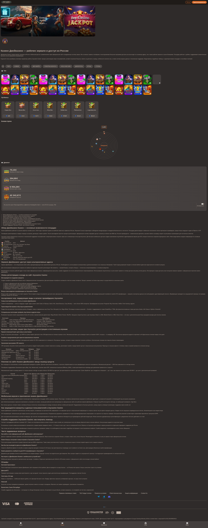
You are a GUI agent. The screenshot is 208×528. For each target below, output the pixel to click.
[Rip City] (34, 79)
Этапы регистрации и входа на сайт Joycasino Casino (17, 217)
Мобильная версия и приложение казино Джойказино (17, 222)
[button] (52, 66)
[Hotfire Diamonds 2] (157, 79)
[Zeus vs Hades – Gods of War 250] (34, 90)
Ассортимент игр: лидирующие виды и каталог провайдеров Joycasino (21, 218)
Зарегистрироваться (199, 2)
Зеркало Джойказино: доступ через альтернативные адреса (19, 216)
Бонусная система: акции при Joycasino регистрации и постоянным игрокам (23, 220)
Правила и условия (100, 493)
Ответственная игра (116, 493)
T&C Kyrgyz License (85, 493)
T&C (55, 204)
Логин (188, 2)
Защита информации (131, 493)
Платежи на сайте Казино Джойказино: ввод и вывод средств (19, 221)
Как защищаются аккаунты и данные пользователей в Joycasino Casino (22, 223)
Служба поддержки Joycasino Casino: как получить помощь (18, 225)
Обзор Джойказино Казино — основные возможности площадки (20, 214)
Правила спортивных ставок (67, 493)
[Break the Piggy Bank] (5, 90)
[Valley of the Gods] (15, 90)
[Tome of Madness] (15, 79)
